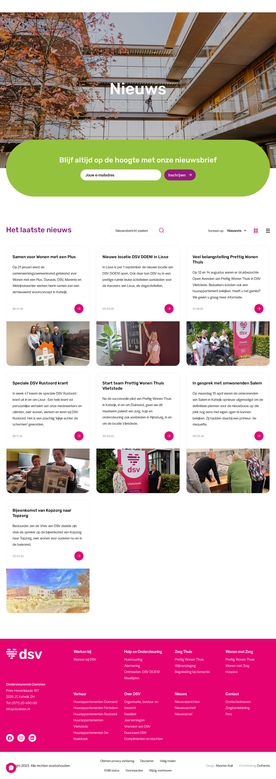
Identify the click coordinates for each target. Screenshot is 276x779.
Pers (228, 713)
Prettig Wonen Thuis (189, 659)
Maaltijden (131, 677)
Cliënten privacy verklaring (117, 761)
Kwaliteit (130, 713)
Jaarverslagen (134, 719)
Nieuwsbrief (183, 713)
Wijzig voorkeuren (160, 770)
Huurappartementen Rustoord (95, 713)
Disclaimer (147, 761)
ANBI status (111, 770)
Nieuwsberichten (187, 701)
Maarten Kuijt (219, 765)
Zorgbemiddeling (237, 707)
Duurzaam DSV (135, 732)
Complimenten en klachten (143, 738)
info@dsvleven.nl (18, 708)
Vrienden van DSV (137, 726)
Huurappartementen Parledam (96, 707)
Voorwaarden (134, 770)
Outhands (254, 765)
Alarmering (132, 665)
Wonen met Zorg (237, 665)
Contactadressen (238, 701)
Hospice (231, 671)
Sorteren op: (216, 230)
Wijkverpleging (185, 665)
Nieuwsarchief (185, 707)
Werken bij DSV (85, 659)
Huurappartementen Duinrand (95, 701)
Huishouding (133, 659)
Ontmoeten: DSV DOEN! (142, 671)
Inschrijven (177, 174)
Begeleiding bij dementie (192, 671)
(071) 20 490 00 (24, 702)
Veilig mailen (168, 761)
